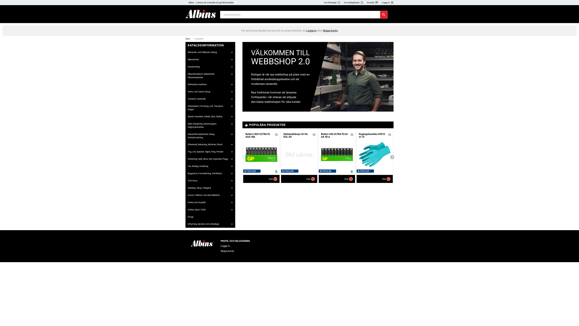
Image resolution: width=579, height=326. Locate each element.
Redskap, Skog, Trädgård (199, 188)
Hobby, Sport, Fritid (197, 209)
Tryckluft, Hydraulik (197, 99)
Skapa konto (227, 251)
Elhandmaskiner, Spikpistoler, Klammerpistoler (201, 75)
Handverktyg (194, 67)
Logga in (225, 246)
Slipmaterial (193, 59)
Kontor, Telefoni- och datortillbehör (204, 195)
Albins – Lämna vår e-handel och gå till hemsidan (211, 2)
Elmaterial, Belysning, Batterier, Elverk (205, 144)
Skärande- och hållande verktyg (202, 52)
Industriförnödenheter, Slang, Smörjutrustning (201, 136)
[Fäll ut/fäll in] (232, 52)
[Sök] (384, 14)
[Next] (392, 157)
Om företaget (330, 2)
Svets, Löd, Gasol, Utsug (199, 91)
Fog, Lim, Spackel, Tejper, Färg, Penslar (205, 151)
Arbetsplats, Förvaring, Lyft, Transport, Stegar (206, 108)
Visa (271, 179)
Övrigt (190, 217)
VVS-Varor (193, 180)
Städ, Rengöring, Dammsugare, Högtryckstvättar (202, 125)
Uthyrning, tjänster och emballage (203, 224)
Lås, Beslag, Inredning (198, 166)
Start (187, 39)
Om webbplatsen (352, 2)
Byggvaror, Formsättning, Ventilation (205, 173)
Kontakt (370, 2)
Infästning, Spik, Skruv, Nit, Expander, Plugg (208, 159)
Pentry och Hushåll (196, 202)
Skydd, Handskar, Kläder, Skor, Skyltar (205, 116)
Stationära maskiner (197, 84)
